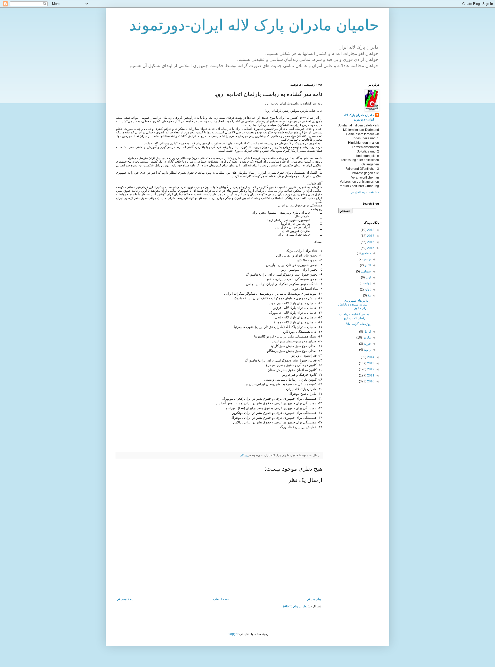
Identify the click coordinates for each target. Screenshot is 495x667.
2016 (370, 242)
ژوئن (367, 289)
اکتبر (367, 265)
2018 (370, 230)
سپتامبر (365, 271)
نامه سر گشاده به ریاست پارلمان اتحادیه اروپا (355, 316)
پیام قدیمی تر (125, 599)
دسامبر (366, 253)
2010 (370, 381)
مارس (366, 337)
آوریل (367, 331)
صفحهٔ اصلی (221, 599)
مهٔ (369, 295)
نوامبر (366, 259)
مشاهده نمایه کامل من (364, 192)
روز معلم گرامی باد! (358, 324)
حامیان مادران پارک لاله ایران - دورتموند (359, 117)
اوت (368, 277)
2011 (370, 375)
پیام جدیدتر (314, 599)
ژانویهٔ (367, 349)
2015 (370, 248)
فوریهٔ (367, 343)
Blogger (232, 634)
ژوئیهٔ (367, 283)
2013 (370, 363)
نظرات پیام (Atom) (295, 606)
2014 (370, 357)
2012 (370, 369)
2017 (370, 236)
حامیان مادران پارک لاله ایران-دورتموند (254, 25)
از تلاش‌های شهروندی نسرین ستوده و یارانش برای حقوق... (354, 304)
